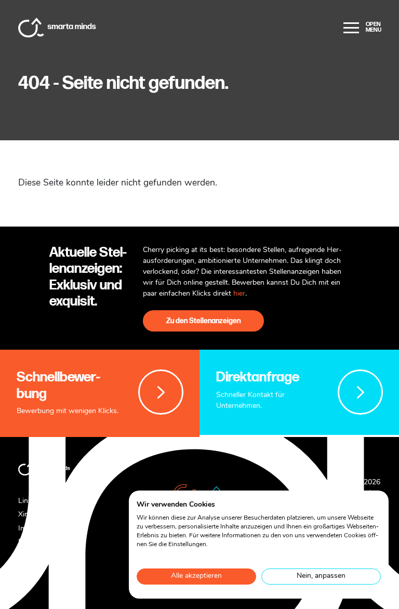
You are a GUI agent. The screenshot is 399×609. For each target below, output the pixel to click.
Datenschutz (38, 542)
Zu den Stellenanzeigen (203, 320)
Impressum (36, 529)
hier (239, 294)
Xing (25, 515)
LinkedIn (32, 501)
